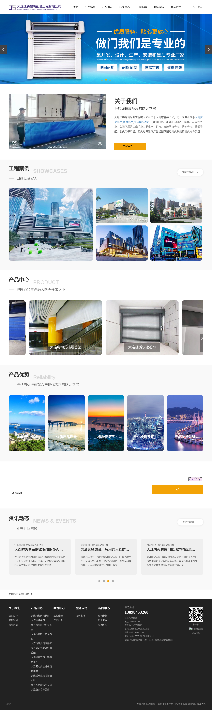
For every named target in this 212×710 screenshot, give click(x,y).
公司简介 (90, 7)
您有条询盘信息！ (164, 640)
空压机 (21, 594)
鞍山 (194, 704)
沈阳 (190, 704)
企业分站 (129, 640)
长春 (185, 704)
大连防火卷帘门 (143, 122)
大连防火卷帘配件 (40, 689)
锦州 (180, 704)
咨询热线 (17, 493)
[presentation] (3, 49)
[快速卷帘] (122, 243)
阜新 (171, 704)
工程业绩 (141, 7)
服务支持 (159, 7)
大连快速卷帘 (38, 620)
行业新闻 (102, 620)
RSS (146, 640)
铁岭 (160, 704)
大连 (203, 704)
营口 (199, 704)
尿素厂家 (29, 594)
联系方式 (176, 7)
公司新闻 (102, 616)
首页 (75, 7)
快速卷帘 (128, 122)
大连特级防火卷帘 (40, 616)
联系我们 (13, 620)
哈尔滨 (166, 704)
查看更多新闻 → (190, 522)
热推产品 (141, 704)
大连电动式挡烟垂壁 (41, 643)
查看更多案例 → (190, 172)
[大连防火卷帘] (51, 224)
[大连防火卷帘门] (122, 205)
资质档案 (13, 625)
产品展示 (107, 7)
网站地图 (138, 640)
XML (151, 640)
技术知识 (102, 625)
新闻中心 (124, 7)
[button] (102, 80)
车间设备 (58, 620)
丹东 (176, 704)
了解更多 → (130, 146)
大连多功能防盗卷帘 (41, 685)
